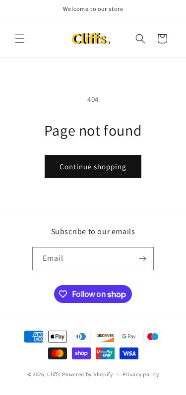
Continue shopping (93, 166)
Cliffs (54, 374)
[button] (20, 38)
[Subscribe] (142, 258)
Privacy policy (141, 374)
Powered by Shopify (87, 374)
